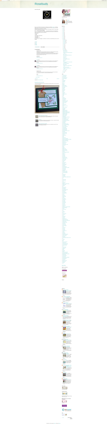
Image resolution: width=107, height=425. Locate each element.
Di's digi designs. (64, 127)
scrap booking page (64, 222)
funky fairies (63, 160)
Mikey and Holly (64, 190)
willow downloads (64, 255)
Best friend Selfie (64, 85)
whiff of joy (63, 250)
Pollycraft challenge (64, 207)
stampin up (63, 232)
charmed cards (64, 98)
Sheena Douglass (64, 225)
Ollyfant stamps (64, 196)
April (63, 47)
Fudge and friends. (65, 50)
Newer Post (36, 78)
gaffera (55, 423)
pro (62, 210)
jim (62, 173)
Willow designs (64, 254)
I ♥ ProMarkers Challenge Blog (66, 296)
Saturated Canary (64, 218)
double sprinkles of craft (65, 144)
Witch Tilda (40, 119)
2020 (63, 29)
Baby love (63, 83)
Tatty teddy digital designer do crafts (66, 237)
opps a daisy (63, 198)
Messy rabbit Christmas (65, 189)
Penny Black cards (65, 51)
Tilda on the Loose (64, 245)
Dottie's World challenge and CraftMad (66, 139)
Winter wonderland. (64, 260)
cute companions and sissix (65, 118)
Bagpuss (63, 84)
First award (63, 155)
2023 (63, 27)
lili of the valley (64, 179)
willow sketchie (64, 256)
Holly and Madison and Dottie (65, 167)
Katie (36, 43)
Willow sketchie (65, 64)
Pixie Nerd (63, 204)
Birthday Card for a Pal (68, 379)
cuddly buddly (64, 116)
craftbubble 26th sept (64, 110)
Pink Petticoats (64, 202)
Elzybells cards (64, 148)
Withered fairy (64, 261)
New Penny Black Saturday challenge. (43, 115)
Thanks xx (63, 239)
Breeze (63, 91)
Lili (62, 178)
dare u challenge (64, 125)
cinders (63, 103)
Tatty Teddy (63, 236)
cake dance (63, 92)
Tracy (36, 42)
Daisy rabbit (63, 122)
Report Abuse (64, 265)
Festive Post (63, 154)
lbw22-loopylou (64, 372)
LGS (62, 177)
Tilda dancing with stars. (65, 243)
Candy (63, 95)
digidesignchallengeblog (65, 315)
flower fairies (63, 156)
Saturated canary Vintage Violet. (66, 220)
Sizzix (63, 226)
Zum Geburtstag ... (68, 346)
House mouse (64, 168)
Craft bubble (63, 108)
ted (62, 238)
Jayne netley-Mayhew (64, 172)
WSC (63, 263)
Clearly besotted (64, 104)
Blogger (59, 423)
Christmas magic (64, 102)
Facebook (63, 151)
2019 (63, 30)
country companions (64, 107)
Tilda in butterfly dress (64, 244)
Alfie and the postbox (64, 77)
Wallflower (63, 248)
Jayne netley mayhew (64, 171)
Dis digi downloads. (64, 133)
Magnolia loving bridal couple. (65, 183)
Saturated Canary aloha (65, 219)
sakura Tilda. (63, 216)
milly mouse (63, 191)
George (63, 161)
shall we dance (64, 224)
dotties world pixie (64, 142)
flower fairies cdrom (64, 157)
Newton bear (63, 195)
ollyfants (63, 197)
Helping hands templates (66, 63)
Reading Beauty (64, 213)
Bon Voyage (63, 89)
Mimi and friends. (64, 192)
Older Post (58, 78)
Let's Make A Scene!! (68, 333)
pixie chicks (63, 203)
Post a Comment (37, 77)
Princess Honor (64, 209)
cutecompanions (64, 121)
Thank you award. (65, 69)
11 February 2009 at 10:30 (40, 63)
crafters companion (64, 115)
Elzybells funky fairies (64, 150)
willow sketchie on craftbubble (65, 257)
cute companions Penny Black (65, 120)
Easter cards (63, 145)
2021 (63, 28)
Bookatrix (63, 90)
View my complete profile (65, 24)
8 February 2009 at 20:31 (39, 57)
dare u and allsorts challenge (65, 124)
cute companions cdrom (65, 119)
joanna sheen (64, 174)
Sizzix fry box (63, 227)
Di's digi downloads (64, 128)
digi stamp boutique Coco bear (65, 130)
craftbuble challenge (64, 114)
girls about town (64, 162)
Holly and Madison (64, 166)
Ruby (63, 215)
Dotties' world (64, 143)
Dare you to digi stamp (65, 126)
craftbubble (63, 109)
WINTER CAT (67, 320)
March (64, 48)
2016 (63, 32)
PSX (62, 212)
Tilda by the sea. (64, 242)
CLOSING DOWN (65, 316)
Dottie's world (64, 137)
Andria (37, 65)
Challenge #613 (67, 297)
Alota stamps (63, 80)
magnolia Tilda (64, 184)
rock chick (63, 214)
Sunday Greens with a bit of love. (39, 82)
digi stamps (63, 131)
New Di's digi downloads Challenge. (43, 123)
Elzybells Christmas (64, 149)
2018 (63, 31)
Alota (63, 79)
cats (62, 96)
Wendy (36, 41)
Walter (63, 249)
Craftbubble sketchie (64, 113)
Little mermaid (64, 180)
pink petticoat (63, 201)
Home (47, 78)
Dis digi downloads (64, 132)
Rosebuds (41, 3)
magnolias (63, 185)
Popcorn (63, 208)
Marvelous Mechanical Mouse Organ (67, 365)
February (64, 49)
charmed (63, 97)
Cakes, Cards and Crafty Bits (66, 326)
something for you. (64, 230)
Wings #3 (67, 360)
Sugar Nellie (63, 233)
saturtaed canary (64, 221)
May (63, 46)
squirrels (63, 231)
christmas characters (64, 101)
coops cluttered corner (65, 339)
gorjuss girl (63, 163)
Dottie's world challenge (65, 138)
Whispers (63, 251)
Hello (66, 373)
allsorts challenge (64, 78)
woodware (63, 262)
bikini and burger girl (64, 86)
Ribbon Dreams (64, 359)
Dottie (63, 136)
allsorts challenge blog (65, 309)
